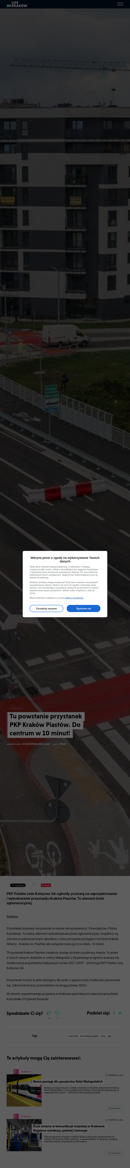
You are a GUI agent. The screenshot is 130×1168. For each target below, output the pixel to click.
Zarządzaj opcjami (46, 608)
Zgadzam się (83, 608)
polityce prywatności (74, 598)
